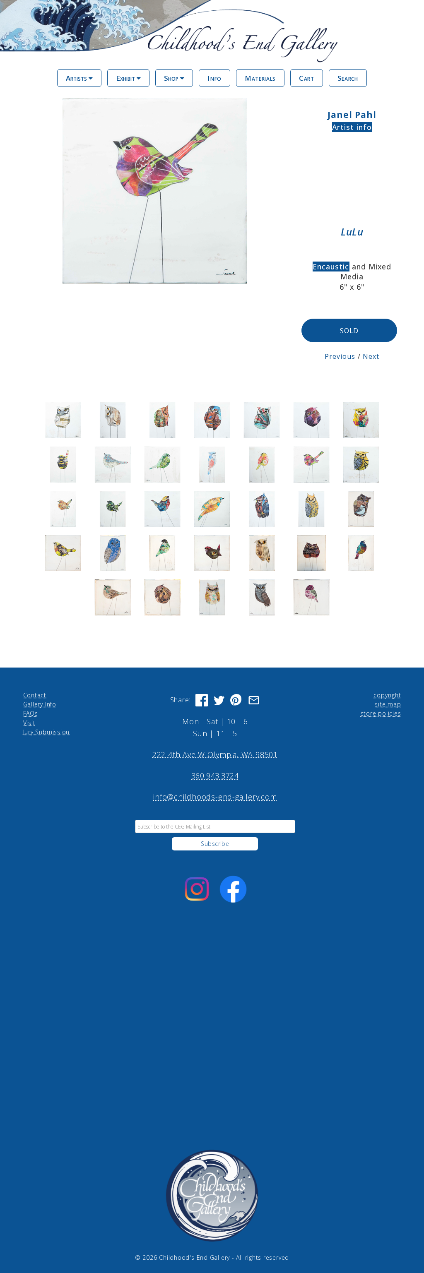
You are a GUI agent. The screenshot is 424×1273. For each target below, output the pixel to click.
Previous (340, 356)
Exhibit (126, 78)
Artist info (352, 127)
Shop (172, 78)
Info (214, 78)
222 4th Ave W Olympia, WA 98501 (215, 754)
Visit (29, 723)
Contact (34, 695)
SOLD (349, 330)
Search (347, 78)
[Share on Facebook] (201, 700)
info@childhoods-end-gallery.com (215, 797)
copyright (387, 695)
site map (388, 704)
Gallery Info (39, 704)
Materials (260, 78)
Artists (77, 78)
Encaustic (331, 266)
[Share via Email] (254, 700)
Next (371, 356)
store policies (381, 713)
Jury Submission (46, 732)
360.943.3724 (215, 776)
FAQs (30, 713)
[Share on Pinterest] (236, 700)
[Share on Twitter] (219, 700)
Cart (306, 78)
